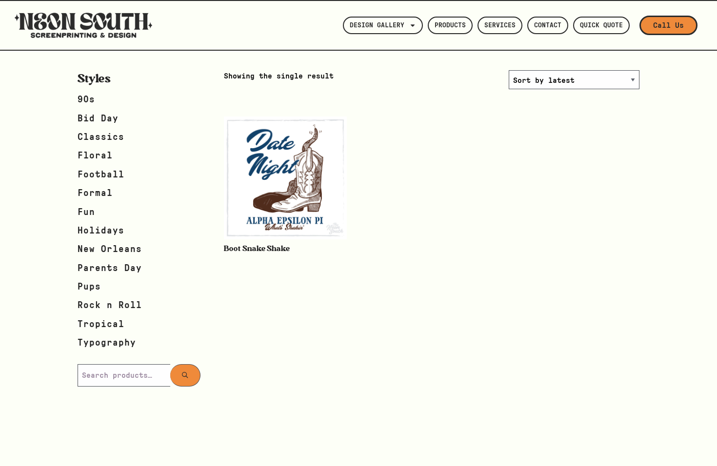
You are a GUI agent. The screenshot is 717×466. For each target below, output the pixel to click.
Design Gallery (377, 25)
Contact (547, 25)
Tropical (101, 324)
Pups (89, 286)
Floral (95, 155)
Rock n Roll (110, 305)
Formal (95, 193)
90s (86, 99)
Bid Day (98, 118)
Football (101, 174)
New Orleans (110, 249)
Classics (101, 137)
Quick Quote (601, 25)
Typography (107, 343)
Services (500, 25)
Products (450, 25)
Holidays (101, 230)
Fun (86, 212)
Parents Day (110, 268)
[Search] (185, 375)
